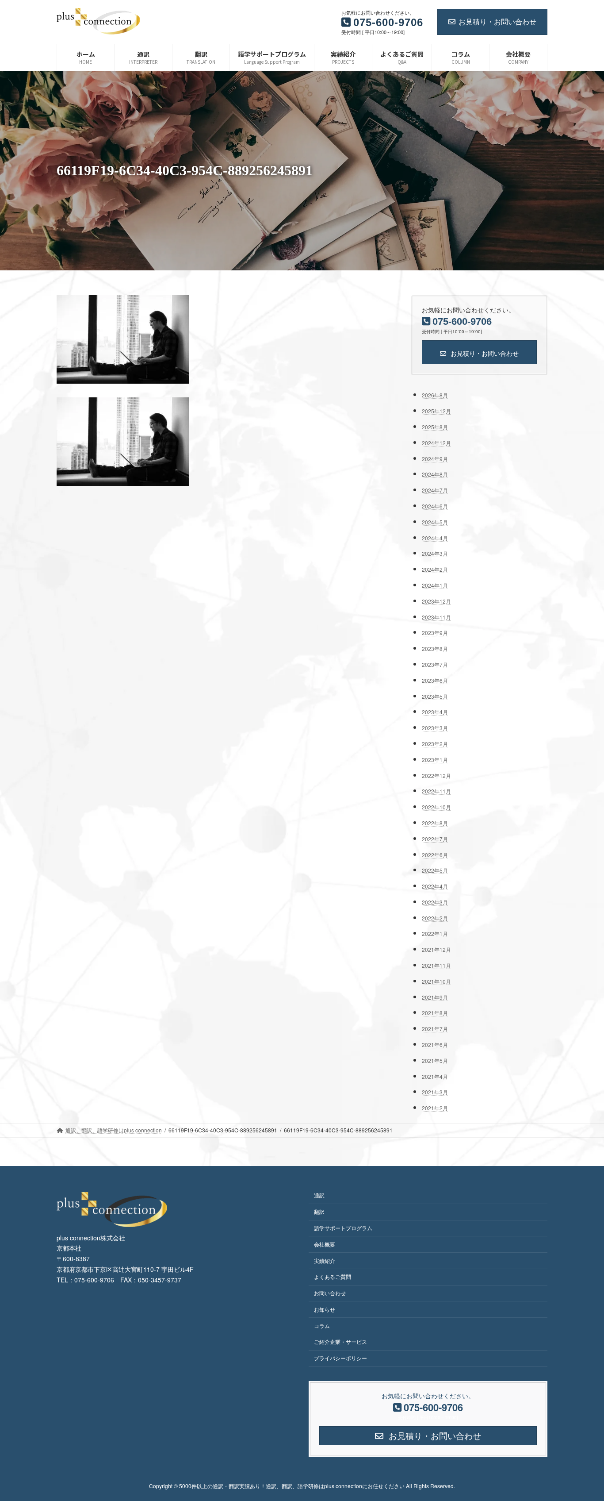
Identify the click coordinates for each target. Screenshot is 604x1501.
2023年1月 (435, 759)
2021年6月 (435, 1044)
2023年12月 (436, 601)
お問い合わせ (330, 1293)
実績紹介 (324, 1260)
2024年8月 (435, 474)
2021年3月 (435, 1092)
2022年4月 (435, 886)
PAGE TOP (581, 1447)
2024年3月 (435, 553)
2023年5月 (435, 696)
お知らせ (324, 1309)
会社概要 (324, 1244)
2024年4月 (435, 537)
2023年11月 (436, 616)
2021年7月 (435, 1028)
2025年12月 (436, 411)
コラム (322, 1325)
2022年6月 (435, 854)
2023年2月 (435, 743)
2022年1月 (435, 933)
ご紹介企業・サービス (340, 1341)
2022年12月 (436, 775)
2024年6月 (435, 506)
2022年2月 (435, 917)
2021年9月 (435, 997)
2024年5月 (435, 522)
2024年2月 (435, 569)
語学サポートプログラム (343, 1228)
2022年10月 (436, 807)
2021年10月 (436, 981)
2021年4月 (435, 1076)
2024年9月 (435, 458)
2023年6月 (435, 680)
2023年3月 (435, 727)
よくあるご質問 (332, 1276)
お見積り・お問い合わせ (497, 21)
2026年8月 (435, 395)
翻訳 (319, 1211)
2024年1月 (435, 585)
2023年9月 (435, 632)
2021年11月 (436, 965)
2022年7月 (435, 838)
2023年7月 (435, 664)
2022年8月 (435, 823)
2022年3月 (435, 902)
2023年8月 (435, 648)
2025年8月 (435, 427)
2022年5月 (435, 870)
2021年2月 (435, 1108)
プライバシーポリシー (340, 1358)
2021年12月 (436, 949)
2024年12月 (436, 442)
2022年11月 (436, 791)
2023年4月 (435, 712)
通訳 (319, 1195)
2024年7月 (435, 490)
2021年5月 (435, 1060)
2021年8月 (435, 1012)
